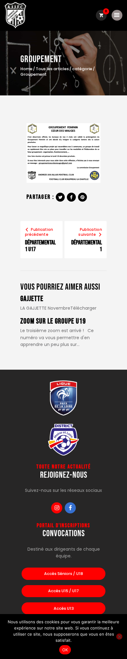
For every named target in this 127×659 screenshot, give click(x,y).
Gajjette (31, 299)
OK (65, 649)
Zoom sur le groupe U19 (53, 321)
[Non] (119, 636)
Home (26, 69)
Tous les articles (52, 69)
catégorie (82, 69)
